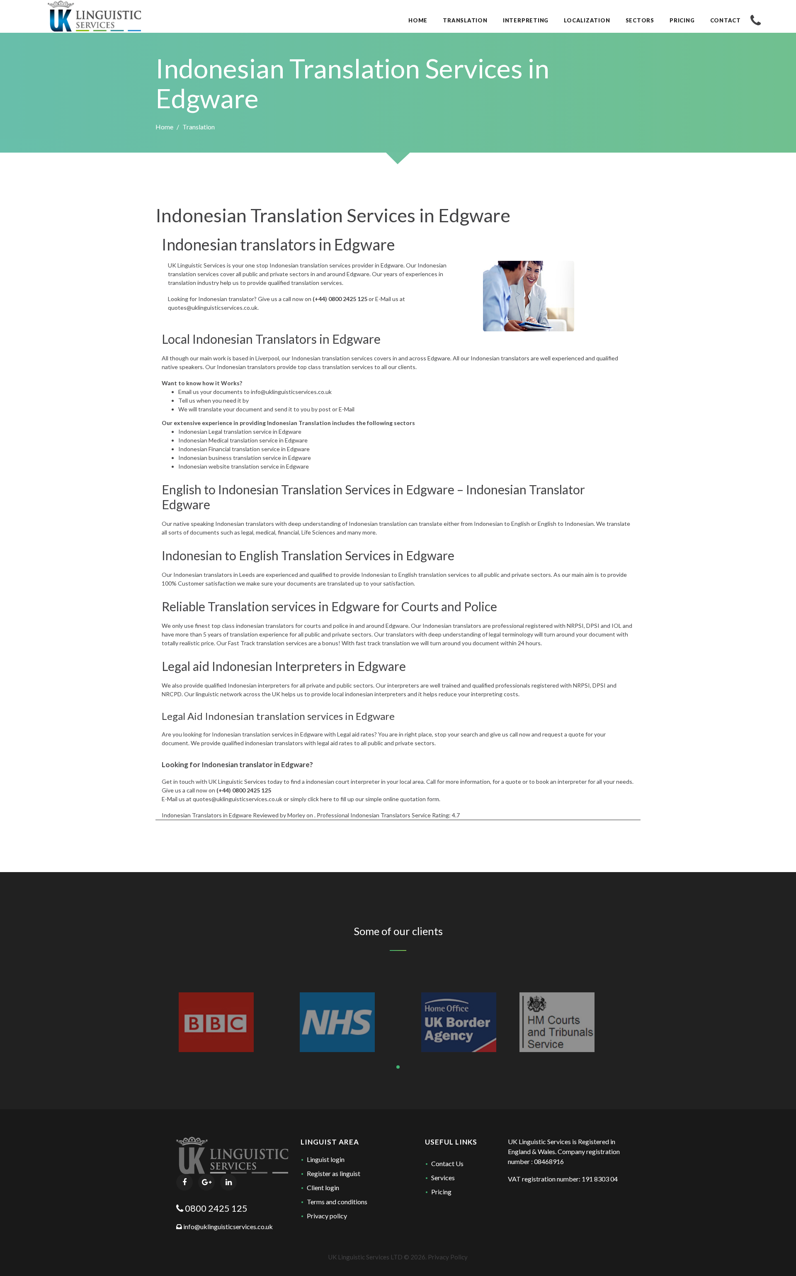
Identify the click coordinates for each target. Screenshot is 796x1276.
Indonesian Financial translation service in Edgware (244, 448)
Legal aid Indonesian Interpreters (252, 666)
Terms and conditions (337, 1202)
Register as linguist (333, 1173)
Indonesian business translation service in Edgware (244, 457)
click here (320, 798)
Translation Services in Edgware (367, 489)
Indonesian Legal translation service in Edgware (239, 431)
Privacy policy (327, 1216)
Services (443, 1177)
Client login (323, 1187)
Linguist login (326, 1159)
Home (164, 127)
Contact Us (447, 1163)
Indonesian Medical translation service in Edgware (243, 440)
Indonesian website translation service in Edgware (243, 466)
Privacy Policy (448, 1257)
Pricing (441, 1192)
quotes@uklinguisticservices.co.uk (212, 307)
